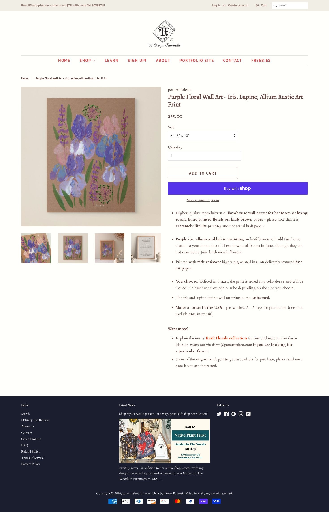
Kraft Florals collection (226, 338)
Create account (238, 5)
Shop (86, 60)
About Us (27, 426)
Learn (111, 60)
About (163, 60)
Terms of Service (32, 458)
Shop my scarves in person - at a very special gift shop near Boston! (163, 413)
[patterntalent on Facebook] (226, 415)
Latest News (127, 405)
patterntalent (131, 493)
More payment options (203, 200)
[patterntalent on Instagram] (240, 415)
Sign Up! (137, 60)
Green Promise (31, 439)
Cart (264, 5)
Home (64, 60)
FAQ (24, 445)
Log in (216, 5)
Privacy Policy (30, 464)
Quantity (175, 147)
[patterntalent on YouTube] (248, 415)
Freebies (261, 60)
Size (171, 127)
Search (25, 414)
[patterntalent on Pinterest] (233, 415)
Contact (232, 60)
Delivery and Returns (35, 420)
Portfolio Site (196, 60)
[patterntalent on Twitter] (219, 415)
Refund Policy (30, 451)
